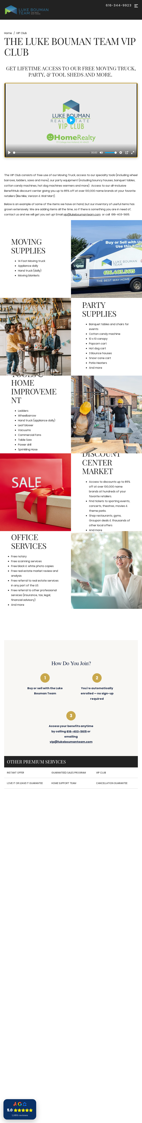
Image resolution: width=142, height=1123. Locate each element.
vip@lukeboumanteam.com (82, 214)
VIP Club (101, 772)
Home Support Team (63, 783)
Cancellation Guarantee (111, 783)
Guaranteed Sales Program (68, 772)
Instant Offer (15, 772)
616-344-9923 (119, 5)
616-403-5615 (76, 731)
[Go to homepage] (30, 10)
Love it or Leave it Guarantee (25, 783)
